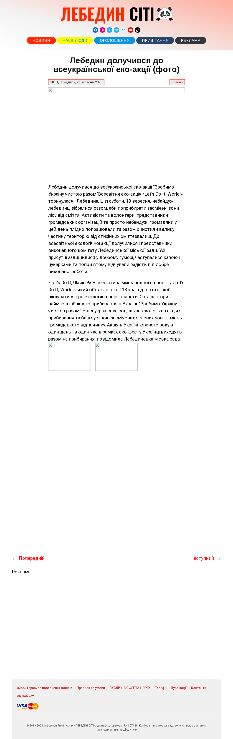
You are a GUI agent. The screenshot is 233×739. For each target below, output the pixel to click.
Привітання (155, 40)
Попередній (32, 558)
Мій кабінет (25, 696)
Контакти (198, 688)
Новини (41, 40)
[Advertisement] (116, 627)
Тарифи (160, 688)
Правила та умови (91, 688)
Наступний (202, 558)
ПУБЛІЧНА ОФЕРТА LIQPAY (129, 688)
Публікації (179, 688)
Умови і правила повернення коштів (44, 688)
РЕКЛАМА (190, 40)
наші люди (75, 40)
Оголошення (115, 40)
